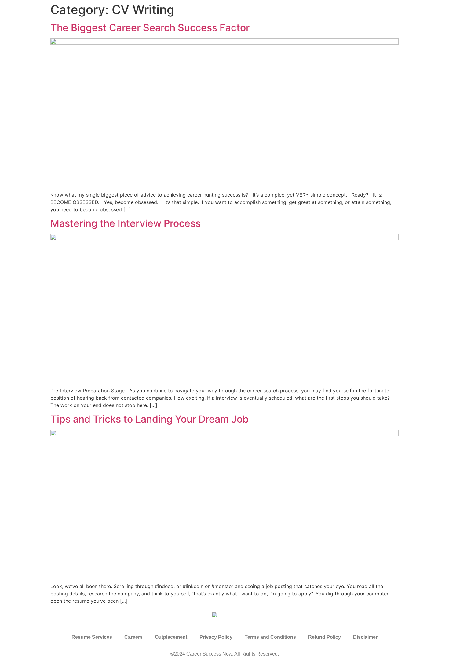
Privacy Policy (215, 637)
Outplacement (171, 637)
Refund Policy (324, 637)
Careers (133, 637)
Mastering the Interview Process (125, 223)
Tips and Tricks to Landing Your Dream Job (149, 419)
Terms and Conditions (270, 637)
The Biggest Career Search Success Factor (150, 28)
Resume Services (91, 637)
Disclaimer (365, 637)
